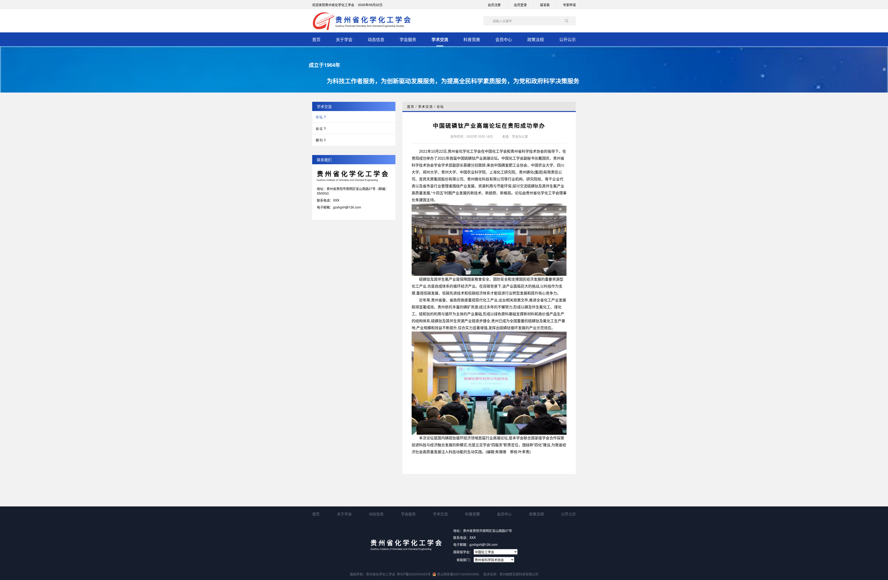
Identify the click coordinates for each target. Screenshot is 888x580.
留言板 (545, 4)
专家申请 (569, 4)
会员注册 (494, 4)
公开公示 (567, 39)
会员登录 (520, 4)
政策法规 (535, 39)
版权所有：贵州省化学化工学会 (372, 574)
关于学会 (344, 39)
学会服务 (408, 39)
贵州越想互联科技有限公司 (519, 574)
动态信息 (376, 39)
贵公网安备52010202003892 (457, 574)
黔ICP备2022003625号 (414, 574)
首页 (316, 39)
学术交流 (440, 40)
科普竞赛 (471, 39)
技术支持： (491, 574)
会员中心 (503, 39)
